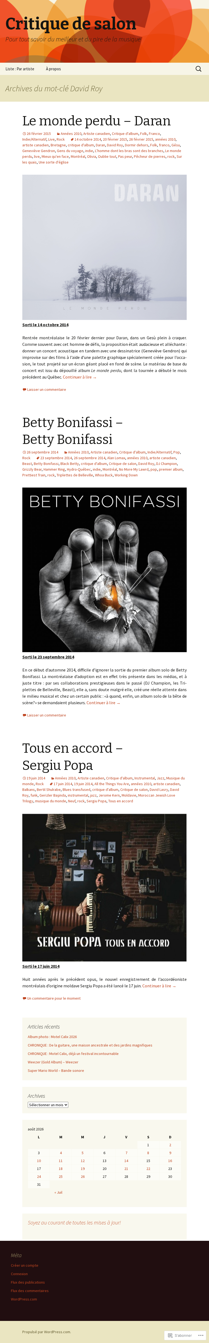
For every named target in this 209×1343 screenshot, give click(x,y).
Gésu (175, 145)
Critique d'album (125, 133)
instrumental (78, 795)
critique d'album (81, 145)
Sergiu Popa (96, 800)
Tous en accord (120, 800)
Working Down (126, 475)
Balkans (28, 789)
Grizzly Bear (32, 469)
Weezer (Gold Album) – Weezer (53, 1062)
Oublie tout (107, 156)
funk (34, 795)
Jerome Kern (109, 795)
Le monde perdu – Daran (96, 121)
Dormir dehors (136, 145)
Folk (143, 133)
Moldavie (129, 795)
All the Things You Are (111, 783)
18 (61, 1168)
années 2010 (165, 139)
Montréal (78, 156)
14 (126, 1160)
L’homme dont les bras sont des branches (129, 150)
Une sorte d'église (54, 162)
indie (89, 150)
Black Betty (69, 463)
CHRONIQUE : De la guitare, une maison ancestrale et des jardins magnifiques (90, 1045)
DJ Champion (166, 463)
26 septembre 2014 (89, 457)
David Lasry (159, 789)
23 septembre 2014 (56, 457)
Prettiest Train (33, 475)
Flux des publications (28, 1282)
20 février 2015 (115, 139)
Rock (61, 139)
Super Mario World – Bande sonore (56, 1070)
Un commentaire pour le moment (54, 998)
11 (61, 1160)
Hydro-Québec (79, 469)
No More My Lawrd (134, 469)
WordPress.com (24, 1299)
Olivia (91, 156)
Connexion (19, 1273)
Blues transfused (76, 789)
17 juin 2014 (63, 783)
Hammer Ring (54, 469)
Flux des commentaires (30, 1290)
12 (83, 1160)
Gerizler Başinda (52, 795)
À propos (53, 68)
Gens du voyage (70, 150)
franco (164, 145)
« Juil (58, 1192)
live (37, 156)
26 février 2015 (141, 139)
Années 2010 (71, 133)
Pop (176, 452)
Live (51, 139)
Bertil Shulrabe (49, 789)
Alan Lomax (116, 457)
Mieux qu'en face (55, 156)
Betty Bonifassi (46, 463)
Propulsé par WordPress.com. (46, 1331)
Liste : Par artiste (19, 68)
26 (83, 1176)
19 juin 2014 (83, 783)
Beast (27, 463)
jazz (93, 795)
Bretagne (58, 145)
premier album (171, 469)
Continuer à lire (80, 377)
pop (153, 469)
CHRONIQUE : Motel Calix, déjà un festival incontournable (73, 1053)
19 (83, 1168)
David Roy (115, 145)
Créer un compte (24, 1265)
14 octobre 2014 (88, 139)
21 (126, 1168)
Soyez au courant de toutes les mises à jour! (74, 1222)
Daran (100, 145)
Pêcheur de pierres (149, 156)
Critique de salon (122, 463)
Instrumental (144, 778)
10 (39, 1160)
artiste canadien (35, 145)
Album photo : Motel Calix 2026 (52, 1036)
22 (148, 1168)
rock (171, 156)
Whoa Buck (104, 475)
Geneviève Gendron (38, 150)
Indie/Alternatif (34, 139)
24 (39, 1176)
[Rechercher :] (199, 69)
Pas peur (125, 156)
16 (170, 1160)
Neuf (71, 800)
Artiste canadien (96, 133)
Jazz (160, 778)
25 (61, 1176)
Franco (154, 133)
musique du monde (50, 800)
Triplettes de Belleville (75, 475)
